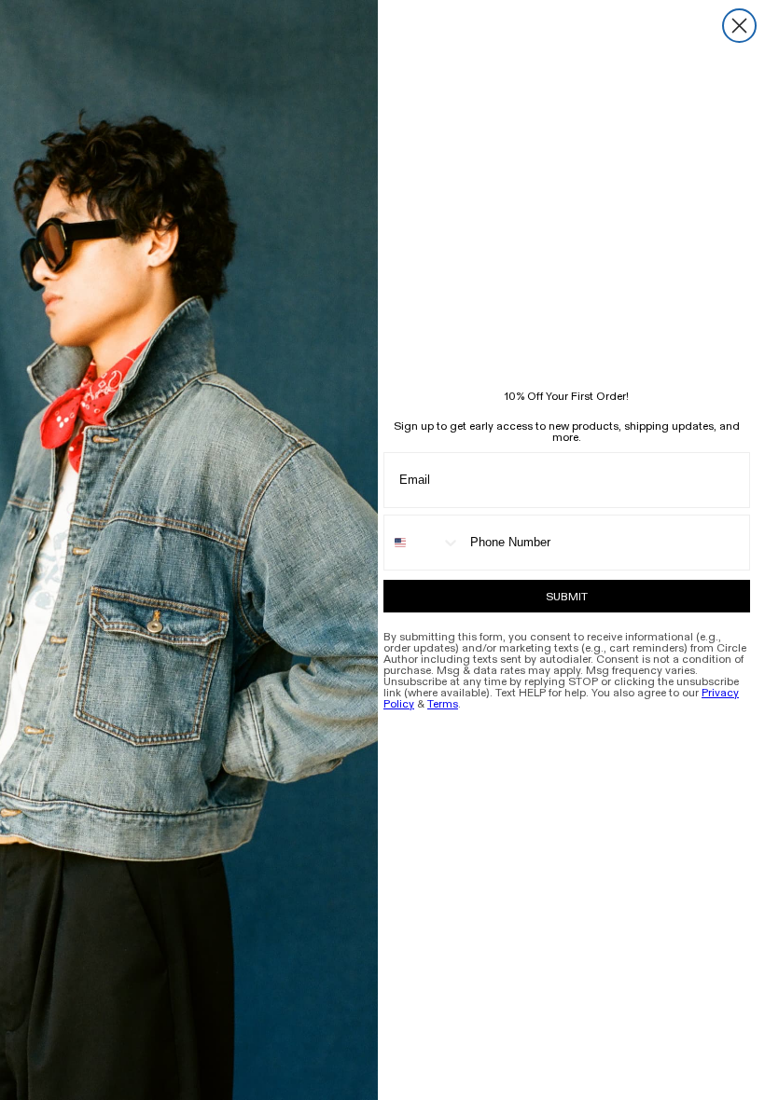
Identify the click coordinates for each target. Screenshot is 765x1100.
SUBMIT (567, 596)
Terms (442, 703)
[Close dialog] (739, 25)
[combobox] (422, 543)
